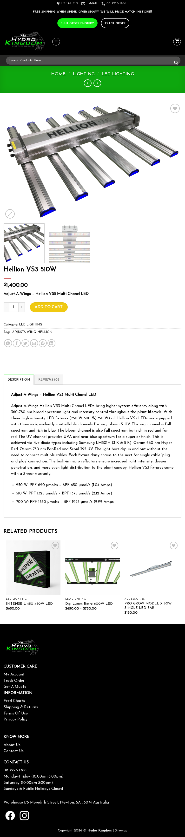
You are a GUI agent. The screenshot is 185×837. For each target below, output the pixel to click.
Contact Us (14, 751)
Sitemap (121, 830)
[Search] (176, 63)
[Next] (171, 161)
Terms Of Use (16, 713)
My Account (14, 674)
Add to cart (49, 307)
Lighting (84, 74)
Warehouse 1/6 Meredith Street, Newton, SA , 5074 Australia (56, 803)
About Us (12, 745)
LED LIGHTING (118, 74)
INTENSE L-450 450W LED (29, 604)
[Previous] (13, 161)
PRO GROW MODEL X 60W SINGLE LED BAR (148, 606)
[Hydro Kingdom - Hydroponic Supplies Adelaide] (28, 41)
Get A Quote (15, 687)
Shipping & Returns (21, 707)
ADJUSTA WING (24, 332)
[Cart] (177, 41)
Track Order (14, 681)
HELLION (45, 332)
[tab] (19, 380)
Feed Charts (14, 701)
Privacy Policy (15, 719)
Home (58, 74)
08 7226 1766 (15, 770)
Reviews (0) (48, 379)
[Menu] (56, 41)
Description (18, 379)
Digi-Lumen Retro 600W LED (89, 604)
